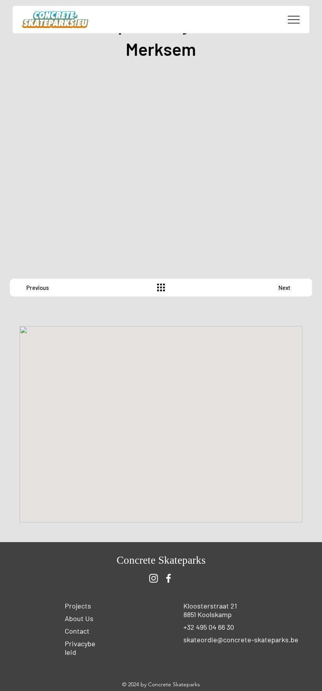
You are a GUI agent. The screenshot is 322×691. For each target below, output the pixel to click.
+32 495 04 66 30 (208, 627)
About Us (79, 618)
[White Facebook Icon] (168, 578)
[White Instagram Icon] (153, 578)
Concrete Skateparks (161, 560)
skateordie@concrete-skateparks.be (240, 639)
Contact (77, 631)
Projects (78, 605)
